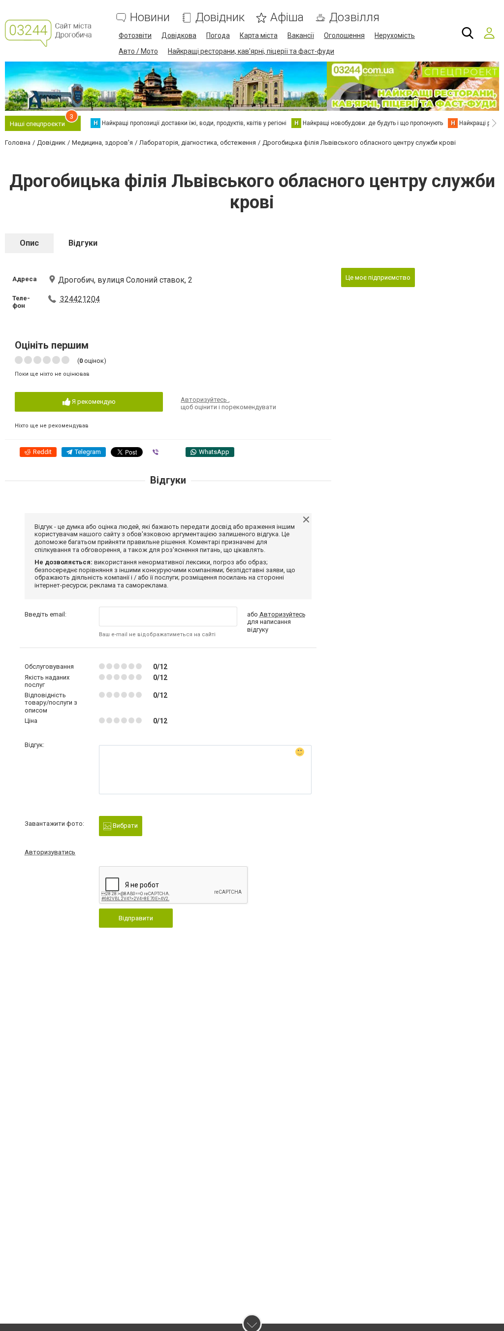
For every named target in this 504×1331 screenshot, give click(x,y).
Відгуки (82, 243)
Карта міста (259, 35)
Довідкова (178, 35)
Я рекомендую (93, 401)
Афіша (287, 17)
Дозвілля (354, 17)
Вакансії (300, 35)
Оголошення (344, 35)
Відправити (136, 918)
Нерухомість (395, 35)
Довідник (220, 17)
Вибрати (124, 825)
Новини (150, 17)
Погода (218, 35)
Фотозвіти (135, 35)
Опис (29, 243)
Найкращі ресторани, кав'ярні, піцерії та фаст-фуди (251, 51)
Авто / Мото (138, 51)
